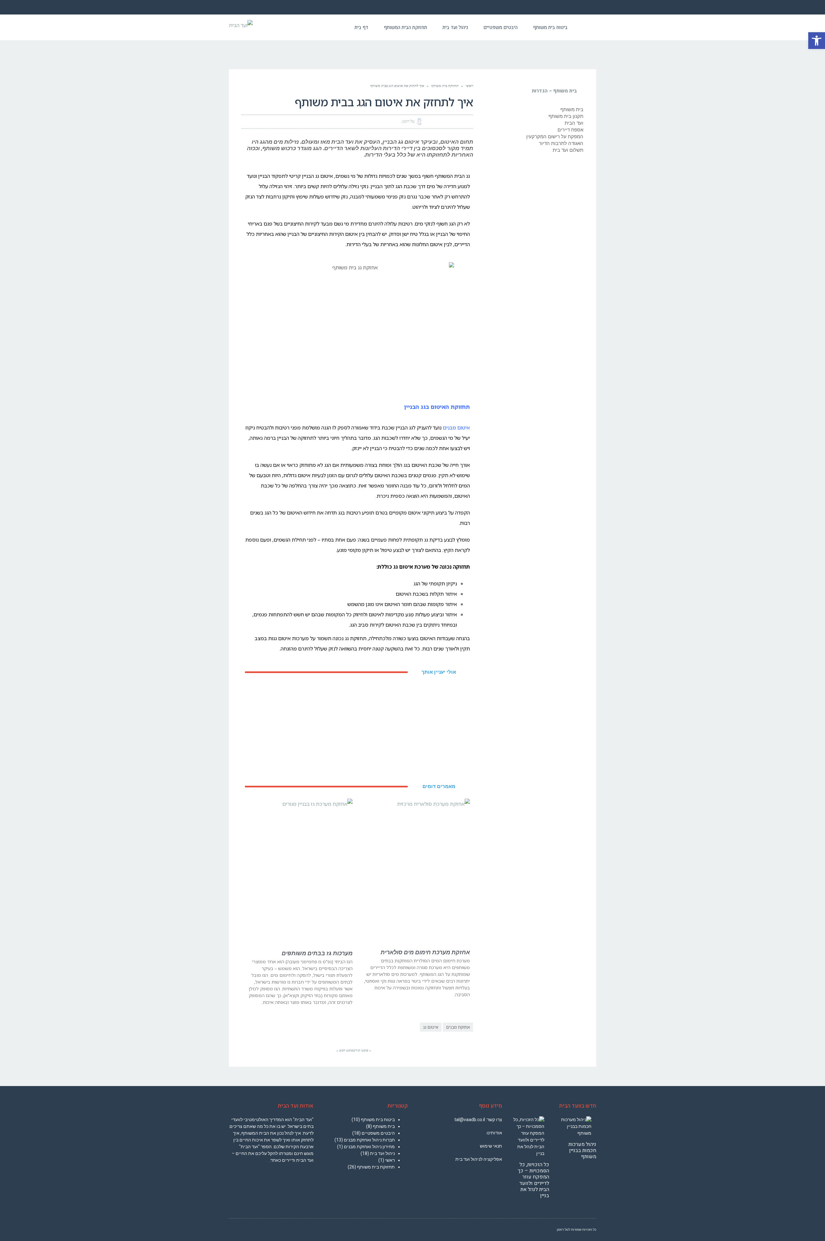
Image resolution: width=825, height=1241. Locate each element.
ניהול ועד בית (382, 1153)
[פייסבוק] (465, 121)
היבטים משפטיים (378, 1133)
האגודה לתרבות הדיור (561, 143)
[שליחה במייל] (430, 121)
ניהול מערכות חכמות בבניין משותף (582, 1150)
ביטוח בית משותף (378, 1119)
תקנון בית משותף (565, 116)
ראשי (469, 86)
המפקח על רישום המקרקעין (554, 136)
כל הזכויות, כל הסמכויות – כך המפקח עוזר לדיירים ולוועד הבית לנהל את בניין (533, 1180)
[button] (816, 40)
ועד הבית (574, 123)
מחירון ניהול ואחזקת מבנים (369, 1146)
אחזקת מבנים (458, 1027)
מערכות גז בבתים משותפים (317, 953)
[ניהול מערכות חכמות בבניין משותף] (575, 1126)
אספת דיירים (570, 130)
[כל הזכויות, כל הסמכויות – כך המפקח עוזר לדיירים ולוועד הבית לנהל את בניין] (528, 1136)
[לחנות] (585, 27)
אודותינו (494, 1132)
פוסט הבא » (344, 1050)
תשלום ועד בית (568, 150)
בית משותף (571, 109)
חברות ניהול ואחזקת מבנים (369, 1139)
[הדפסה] (441, 121)
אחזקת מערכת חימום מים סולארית (425, 952)
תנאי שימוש (491, 1146)
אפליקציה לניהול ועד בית (478, 1159)
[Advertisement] (357, 729)
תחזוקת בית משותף (445, 86)
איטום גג (430, 1027)
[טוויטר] (453, 121)
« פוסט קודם (362, 1050)
